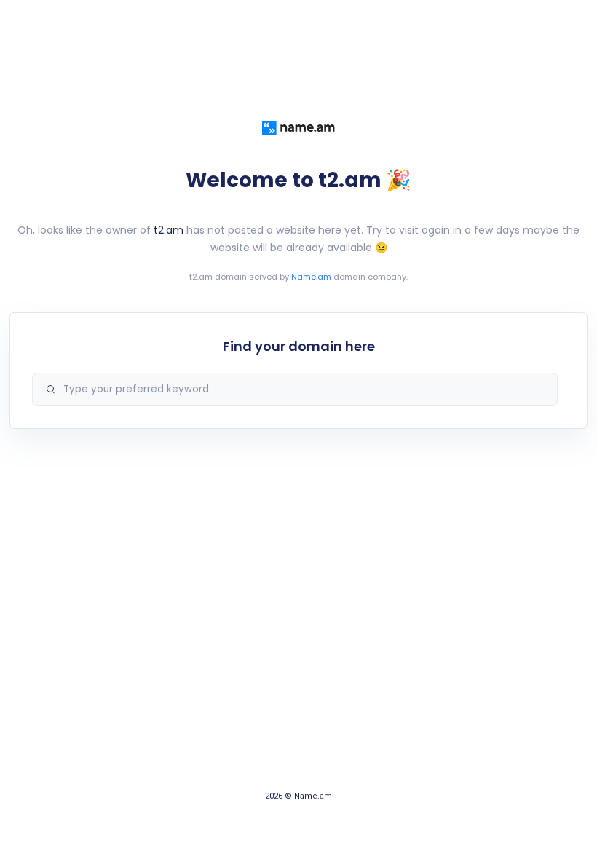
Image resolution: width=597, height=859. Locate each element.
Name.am (311, 276)
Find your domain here (299, 346)
